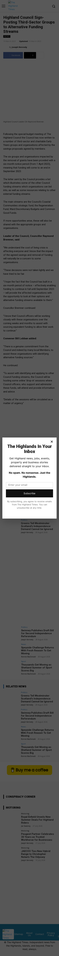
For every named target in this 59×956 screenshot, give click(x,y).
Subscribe (29, 493)
